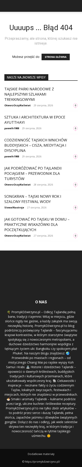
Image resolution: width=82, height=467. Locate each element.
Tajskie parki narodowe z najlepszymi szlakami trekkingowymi (29, 94)
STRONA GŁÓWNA (55, 56)
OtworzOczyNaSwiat (17, 105)
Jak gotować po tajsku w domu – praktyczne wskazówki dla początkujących (37, 224)
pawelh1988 (11, 128)
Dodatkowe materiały (41, 454)
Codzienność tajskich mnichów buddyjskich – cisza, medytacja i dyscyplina (35, 145)
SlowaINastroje (14, 207)
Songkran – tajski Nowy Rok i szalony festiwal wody (32, 199)
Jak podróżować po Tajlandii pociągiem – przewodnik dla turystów (33, 173)
